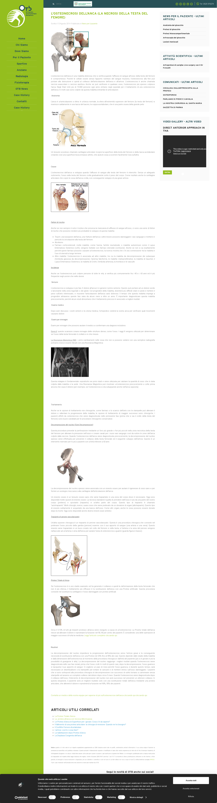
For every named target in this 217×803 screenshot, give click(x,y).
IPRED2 (152, 759)
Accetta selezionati (191, 788)
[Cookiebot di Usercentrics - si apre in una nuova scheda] (21, 798)
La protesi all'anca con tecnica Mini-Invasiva (73, 719)
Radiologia (22, 76)
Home (21, 38)
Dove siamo (22, 51)
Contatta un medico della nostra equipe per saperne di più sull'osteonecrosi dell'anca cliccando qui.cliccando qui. (99, 695)
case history (22, 107)
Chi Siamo (22, 44)
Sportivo (22, 63)
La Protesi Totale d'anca (65, 716)
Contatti (22, 101)
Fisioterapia (22, 82)
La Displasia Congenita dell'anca (68, 735)
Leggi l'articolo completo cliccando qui (100, 635)
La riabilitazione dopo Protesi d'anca (70, 733)
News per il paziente (89, 24)
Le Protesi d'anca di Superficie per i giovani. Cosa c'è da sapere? (82, 722)
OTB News (22, 88)
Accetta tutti (191, 780)
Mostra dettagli (136, 797)
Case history (22, 95)
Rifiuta (191, 796)
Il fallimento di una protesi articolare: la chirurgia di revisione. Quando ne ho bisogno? (90, 724)
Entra (167, 168)
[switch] (75, 797)
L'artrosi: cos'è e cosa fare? (66, 730)
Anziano (22, 69)
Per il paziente (22, 57)
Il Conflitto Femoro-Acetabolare (68, 727)
